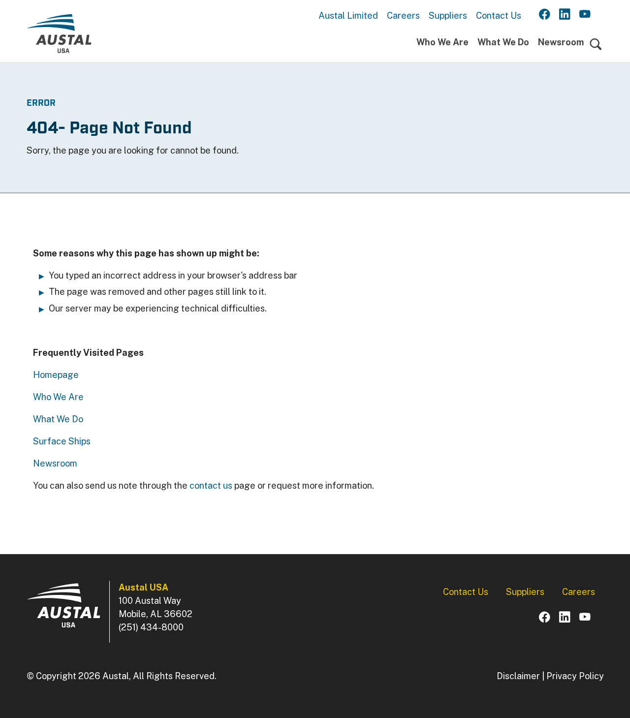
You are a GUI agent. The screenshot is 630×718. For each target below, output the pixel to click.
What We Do (58, 419)
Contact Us (498, 15)
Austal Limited (348, 15)
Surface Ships (62, 441)
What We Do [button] (503, 42)
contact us (210, 485)
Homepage (56, 375)
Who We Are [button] (442, 42)
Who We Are (58, 397)
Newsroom (561, 42)
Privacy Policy (575, 676)
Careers (403, 15)
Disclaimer (518, 676)
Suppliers (448, 15)
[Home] (59, 33)
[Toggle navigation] (595, 44)
